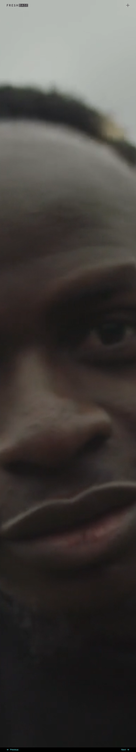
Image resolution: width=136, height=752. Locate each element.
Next (123, 750)
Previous (14, 750)
